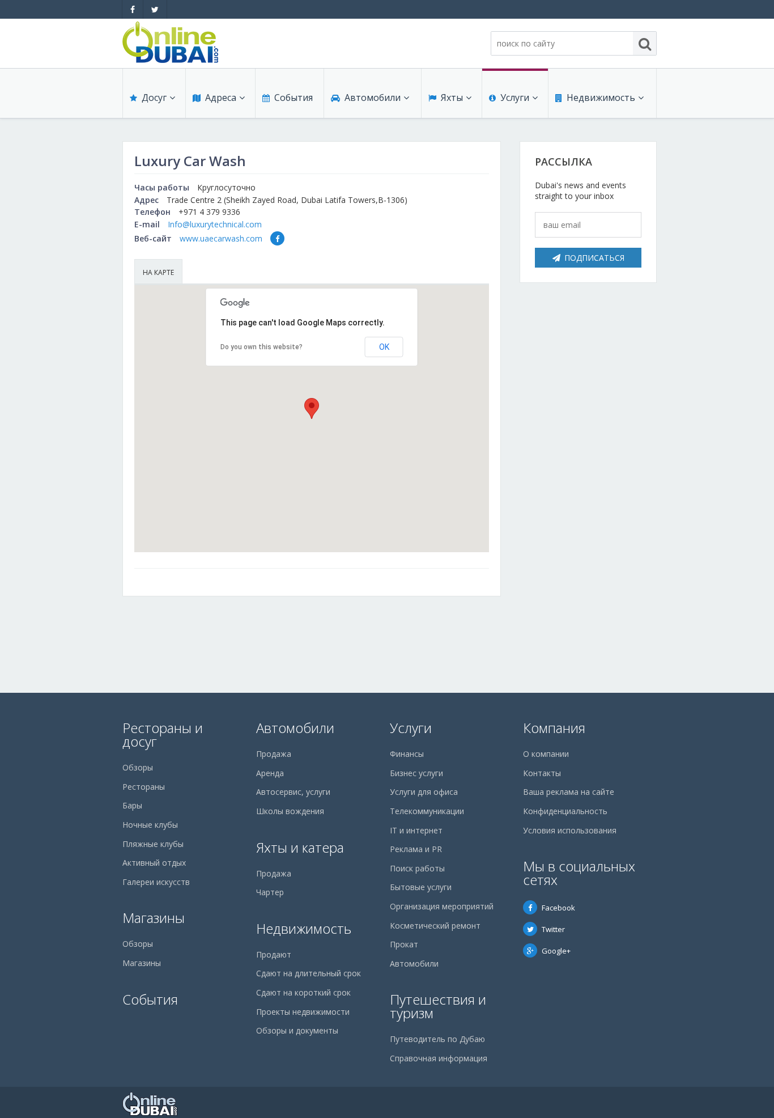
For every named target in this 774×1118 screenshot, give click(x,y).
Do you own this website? (261, 347)
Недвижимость (601, 97)
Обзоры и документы (297, 1030)
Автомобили (373, 97)
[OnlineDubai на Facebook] (132, 9)
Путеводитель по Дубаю (437, 1039)
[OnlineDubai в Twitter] (155, 9)
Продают (273, 954)
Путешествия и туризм (438, 1006)
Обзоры (137, 767)
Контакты (542, 773)
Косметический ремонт (435, 925)
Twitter (553, 929)
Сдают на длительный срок (308, 973)
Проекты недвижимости (303, 1011)
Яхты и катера (300, 847)
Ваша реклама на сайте (568, 791)
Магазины (153, 917)
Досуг (154, 97)
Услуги (514, 97)
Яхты (452, 97)
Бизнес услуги (416, 773)
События (293, 97)
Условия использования (569, 830)
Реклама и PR (416, 849)
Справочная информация (438, 1058)
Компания (554, 727)
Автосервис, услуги (293, 791)
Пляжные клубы (153, 843)
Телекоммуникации (427, 811)
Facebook (558, 908)
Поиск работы (417, 868)
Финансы (407, 753)
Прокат (404, 944)
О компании (546, 753)
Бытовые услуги (421, 887)
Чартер (270, 892)
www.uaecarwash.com (221, 238)
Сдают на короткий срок (303, 992)
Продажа (273, 753)
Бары (132, 805)
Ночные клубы (150, 824)
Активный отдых (154, 862)
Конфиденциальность (565, 811)
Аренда (270, 773)
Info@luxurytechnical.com (215, 224)
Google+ (556, 951)
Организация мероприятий (442, 906)
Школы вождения (290, 811)
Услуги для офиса (424, 791)
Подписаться (594, 257)
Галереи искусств (156, 881)
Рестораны (143, 786)
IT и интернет (416, 830)
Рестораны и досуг (162, 734)
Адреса (220, 97)
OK (384, 347)
